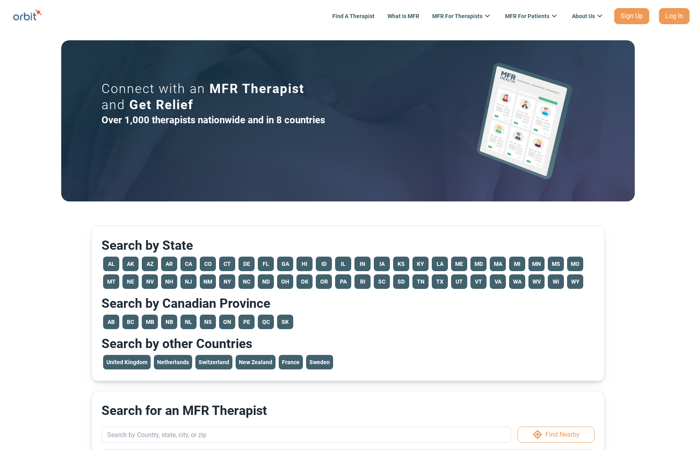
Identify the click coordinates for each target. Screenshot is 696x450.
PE (246, 322)
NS (208, 322)
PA (343, 281)
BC (130, 322)
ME (459, 264)
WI (556, 281)
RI (362, 281)
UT (459, 281)
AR (169, 264)
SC (381, 281)
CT (227, 264)
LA (440, 264)
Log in (674, 16)
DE (246, 264)
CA (188, 264)
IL (343, 264)
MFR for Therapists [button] (457, 16)
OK (305, 281)
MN (536, 264)
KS (401, 264)
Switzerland (214, 362)
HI (304, 264)
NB (169, 322)
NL (188, 322)
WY (575, 281)
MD (478, 264)
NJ (188, 281)
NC (247, 281)
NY (227, 281)
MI (517, 264)
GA (285, 264)
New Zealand (255, 362)
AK (130, 264)
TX (439, 281)
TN (421, 281)
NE (130, 281)
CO (208, 264)
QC (266, 322)
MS (556, 264)
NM (207, 281)
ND (266, 281)
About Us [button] (583, 16)
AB (111, 322)
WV (536, 281)
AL (111, 264)
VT (478, 281)
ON (227, 322)
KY (420, 264)
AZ (150, 264)
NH (169, 281)
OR (324, 281)
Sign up (632, 16)
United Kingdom (126, 362)
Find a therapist (353, 16)
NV (150, 281)
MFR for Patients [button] (527, 16)
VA (498, 281)
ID (324, 264)
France (291, 362)
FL (266, 264)
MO (575, 264)
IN (362, 264)
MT (111, 281)
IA (382, 264)
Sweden (319, 362)
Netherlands (173, 362)
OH (285, 281)
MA (498, 264)
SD (401, 281)
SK (285, 322)
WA (517, 281)
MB (150, 322)
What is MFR (403, 16)
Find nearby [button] (562, 434)
